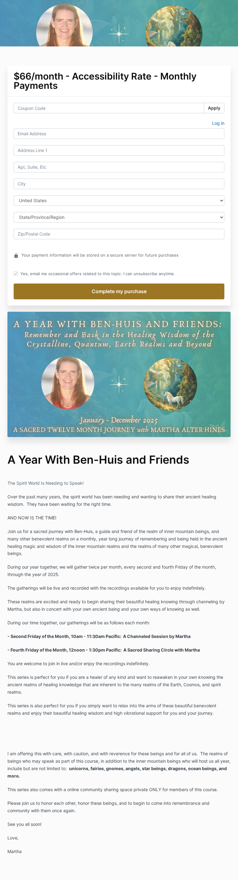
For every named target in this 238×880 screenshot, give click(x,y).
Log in (218, 123)
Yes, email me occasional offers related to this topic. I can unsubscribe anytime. (97, 273)
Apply (214, 108)
